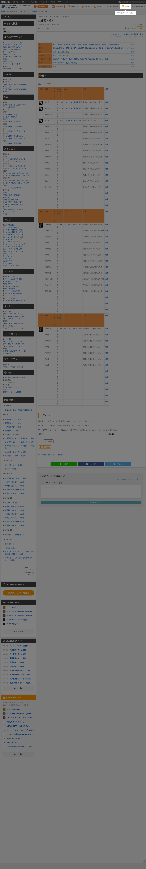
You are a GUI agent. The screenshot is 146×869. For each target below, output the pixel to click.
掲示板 (127, 6)
